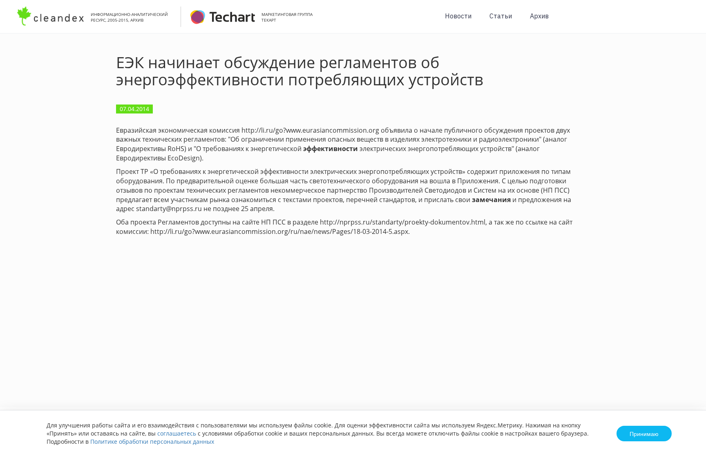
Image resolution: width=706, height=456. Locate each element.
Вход (687, 21)
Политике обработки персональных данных (152, 441)
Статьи (500, 16)
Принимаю (644, 433)
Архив (539, 16)
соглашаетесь (176, 433)
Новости (458, 16)
